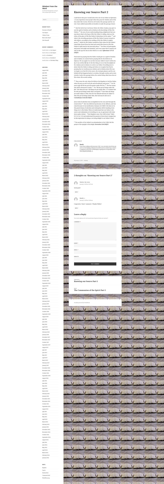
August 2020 (45, 255)
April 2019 (44, 296)
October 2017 (45, 342)
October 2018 (45, 311)
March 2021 (45, 237)
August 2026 (45, 70)
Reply (76, 192)
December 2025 (46, 91)
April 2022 (44, 203)
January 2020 (45, 273)
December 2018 (46, 306)
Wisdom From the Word (49, 7)
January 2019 (45, 304)
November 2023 (46, 155)
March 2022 (45, 206)
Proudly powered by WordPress (82, 302)
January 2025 (45, 119)
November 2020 (46, 247)
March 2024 (45, 144)
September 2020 (46, 252)
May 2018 (44, 324)
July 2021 (44, 227)
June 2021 (44, 229)
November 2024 (46, 124)
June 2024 (44, 137)
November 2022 (46, 186)
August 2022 (45, 193)
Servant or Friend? (47, 30)
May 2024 (44, 139)
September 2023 (46, 160)
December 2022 (46, 183)
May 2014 (44, 447)
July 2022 (44, 196)
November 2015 (46, 401)
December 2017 (46, 337)
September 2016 (46, 375)
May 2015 (44, 416)
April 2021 (44, 234)
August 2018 (45, 316)
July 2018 (44, 319)
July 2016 (44, 381)
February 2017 (45, 363)
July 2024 (44, 134)
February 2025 (45, 116)
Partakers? (50, 55)
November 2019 (46, 278)
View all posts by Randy (85, 151)
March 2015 (45, 422)
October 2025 (45, 96)
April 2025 (44, 111)
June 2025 (44, 106)
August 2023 (45, 162)
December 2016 (46, 368)
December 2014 (46, 429)
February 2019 (45, 301)
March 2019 (45, 298)
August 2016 (45, 378)
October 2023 (45, 157)
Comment (77, 222)
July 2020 (44, 257)
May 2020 (44, 262)
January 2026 (45, 88)
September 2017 (46, 345)
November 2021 (46, 216)
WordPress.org (46, 478)
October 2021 (45, 219)
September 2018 (46, 314)
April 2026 (44, 80)
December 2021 (46, 214)
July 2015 (44, 411)
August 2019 (45, 286)
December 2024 (46, 121)
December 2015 (46, 398)
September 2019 (46, 283)
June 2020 (44, 260)
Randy (86, 160)
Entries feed (45, 472)
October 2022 (45, 188)
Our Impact (45, 32)
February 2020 (45, 270)
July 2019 (44, 288)
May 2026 (44, 78)
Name (76, 243)
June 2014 (44, 445)
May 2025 (44, 109)
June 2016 (44, 383)
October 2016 (45, 373)
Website (76, 256)
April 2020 (44, 265)
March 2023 (45, 175)
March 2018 (45, 329)
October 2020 (45, 250)
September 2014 (46, 437)
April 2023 (44, 173)
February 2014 (45, 455)
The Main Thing (54, 60)
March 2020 (45, 268)
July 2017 (44, 350)
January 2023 (45, 180)
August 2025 (45, 101)
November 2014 (46, 432)
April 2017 (44, 357)
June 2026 (44, 75)
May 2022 (44, 201)
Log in (43, 470)
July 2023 (44, 165)
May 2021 (44, 232)
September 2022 (46, 191)
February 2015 (45, 424)
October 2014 (45, 434)
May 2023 (44, 170)
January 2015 (45, 427)
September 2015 (46, 406)
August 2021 (45, 224)
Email (76, 250)
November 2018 (46, 309)
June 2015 (44, 414)
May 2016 (44, 386)
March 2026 (45, 83)
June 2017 (44, 352)
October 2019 (45, 280)
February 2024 (45, 147)
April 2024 (44, 142)
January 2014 (45, 457)
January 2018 (45, 334)
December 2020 (46, 245)
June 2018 (44, 321)
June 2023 (44, 168)
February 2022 (45, 209)
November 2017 (46, 339)
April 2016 (44, 388)
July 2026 (44, 73)
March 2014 (45, 452)
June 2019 (44, 291)
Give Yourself (45, 40)
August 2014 (45, 440)
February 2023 (45, 178)
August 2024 (45, 132)
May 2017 (44, 355)
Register (44, 467)
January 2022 (45, 211)
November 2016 (46, 370)
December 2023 (46, 152)
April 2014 (44, 450)
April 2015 (44, 419)
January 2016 (45, 396)
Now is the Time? (46, 37)
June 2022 (44, 198)
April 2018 (44, 327)
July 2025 (44, 103)
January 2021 (45, 242)
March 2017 (45, 360)
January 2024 (45, 150)
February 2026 (45, 85)
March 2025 (45, 114)
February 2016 (45, 393)
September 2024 (46, 129)
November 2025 (46, 93)
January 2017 (45, 365)
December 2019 (46, 275)
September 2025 (46, 98)
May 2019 (44, 293)
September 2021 (46, 221)
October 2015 (45, 404)
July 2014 (44, 442)
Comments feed (46, 475)
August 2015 (45, 409)
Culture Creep (45, 35)
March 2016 (45, 391)
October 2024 (45, 127)
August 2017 (45, 347)
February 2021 (45, 239)
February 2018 (45, 332)
